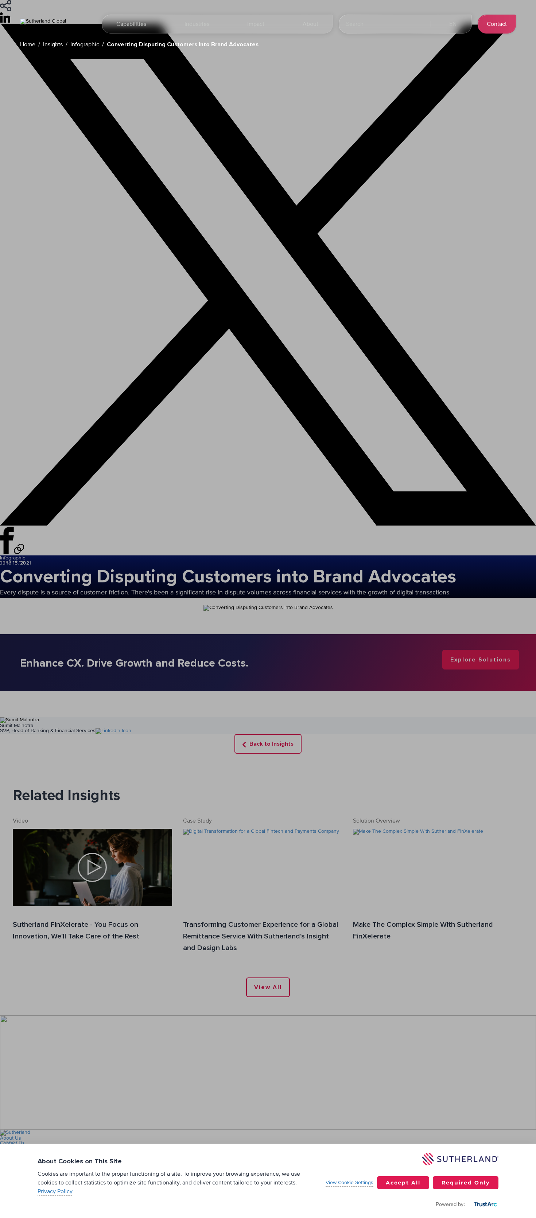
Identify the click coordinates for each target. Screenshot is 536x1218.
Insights (53, 44)
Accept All (403, 1182)
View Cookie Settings (349, 1182)
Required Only (466, 1182)
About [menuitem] (310, 24)
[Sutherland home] (56, 24)
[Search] (418, 24)
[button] (452, 24)
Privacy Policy (55, 1191)
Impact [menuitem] (255, 24)
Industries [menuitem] (197, 24)
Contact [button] (497, 24)
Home (27, 44)
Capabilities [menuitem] (131, 24)
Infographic (84, 44)
